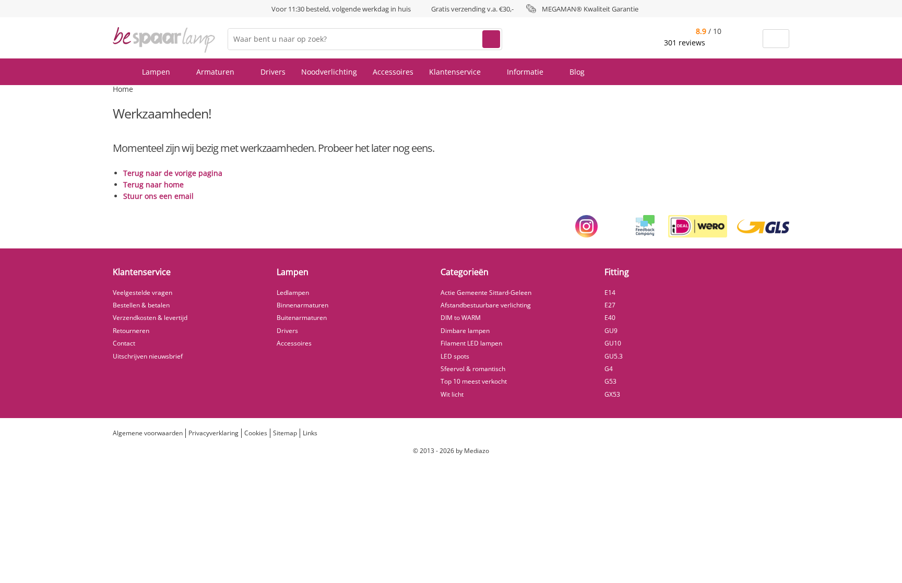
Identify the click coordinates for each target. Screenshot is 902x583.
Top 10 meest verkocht (474, 381)
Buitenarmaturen (302, 317)
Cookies (255, 433)
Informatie (526, 72)
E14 (609, 292)
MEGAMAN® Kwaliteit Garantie (590, 9)
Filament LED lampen (471, 343)
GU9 (611, 330)
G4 (608, 368)
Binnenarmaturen (302, 305)
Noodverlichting (329, 72)
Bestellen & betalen (141, 305)
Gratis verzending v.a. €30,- (472, 9)
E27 (609, 305)
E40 (609, 317)
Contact (124, 343)
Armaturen (216, 72)
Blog (577, 72)
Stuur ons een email (158, 196)
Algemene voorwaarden (148, 433)
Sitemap (285, 433)
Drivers (273, 72)
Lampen (157, 72)
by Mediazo (472, 450)
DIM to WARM (461, 317)
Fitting (616, 272)
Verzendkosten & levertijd (150, 317)
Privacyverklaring (213, 433)
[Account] (748, 39)
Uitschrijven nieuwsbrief (148, 356)
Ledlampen (293, 292)
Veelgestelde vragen (142, 292)
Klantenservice (456, 72)
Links (310, 433)
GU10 (612, 343)
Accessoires (393, 72)
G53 (610, 381)
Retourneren (131, 330)
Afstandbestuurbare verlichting (486, 305)
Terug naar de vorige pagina (172, 173)
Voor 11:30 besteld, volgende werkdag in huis (341, 9)
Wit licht (452, 394)
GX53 (612, 394)
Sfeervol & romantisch (473, 368)
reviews (685, 42)
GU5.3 (613, 356)
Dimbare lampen (465, 330)
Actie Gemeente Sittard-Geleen (486, 292)
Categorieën (465, 272)
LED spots (455, 356)
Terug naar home (153, 184)
